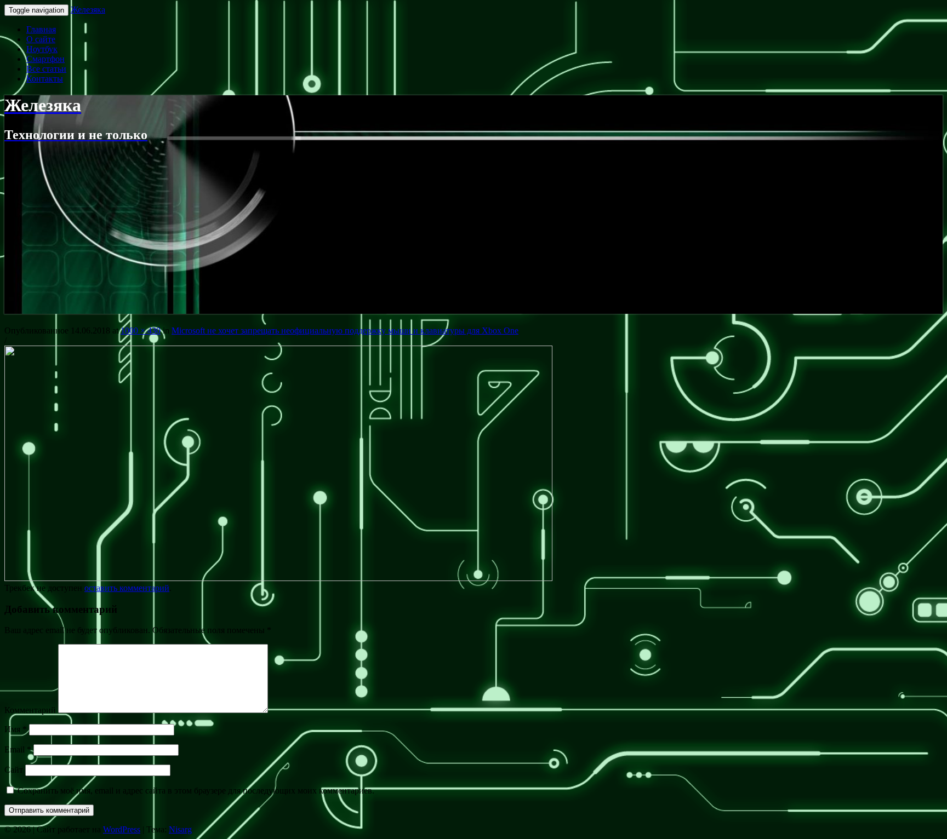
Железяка (88, 9)
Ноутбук (42, 49)
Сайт (13, 769)
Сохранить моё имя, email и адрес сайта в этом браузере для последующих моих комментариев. (196, 790)
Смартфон (45, 59)
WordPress (121, 829)
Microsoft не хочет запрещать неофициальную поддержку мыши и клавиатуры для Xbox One (345, 330)
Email (17, 749)
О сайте (40, 39)
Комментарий (30, 710)
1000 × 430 (141, 330)
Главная (41, 29)
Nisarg (180, 829)
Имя (15, 729)
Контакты (44, 78)
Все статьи (46, 68)
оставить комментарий (126, 588)
